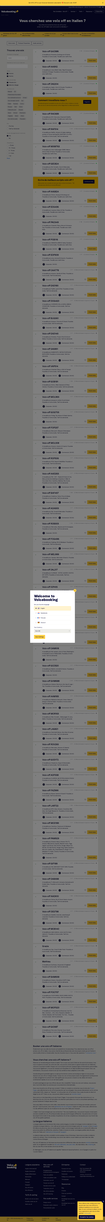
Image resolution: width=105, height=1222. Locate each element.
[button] (52, 3)
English (43, 608)
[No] (103, 1201)
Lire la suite (87, 1213)
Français (43, 618)
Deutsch (43, 622)
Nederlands (44, 613)
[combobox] (52, 631)
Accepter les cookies (87, 1217)
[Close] (75, 590)
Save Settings (39, 637)
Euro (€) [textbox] (37, 631)
